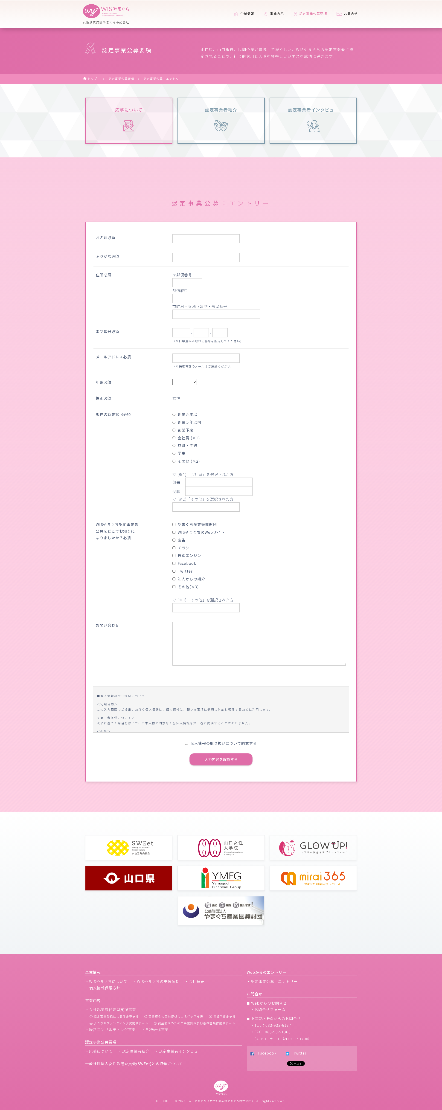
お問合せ (350, 13)
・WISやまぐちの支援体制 (156, 981)
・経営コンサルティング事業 (110, 1029)
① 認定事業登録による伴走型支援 (114, 1016)
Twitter (297, 1053)
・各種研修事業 (155, 1029)
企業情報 (246, 13)
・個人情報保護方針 (102, 988)
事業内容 (276, 13)
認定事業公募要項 (121, 78)
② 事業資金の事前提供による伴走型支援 (173, 1016)
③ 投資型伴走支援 (222, 1016)
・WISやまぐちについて (106, 981)
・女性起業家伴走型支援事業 (110, 1009)
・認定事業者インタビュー (178, 1051)
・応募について (99, 1051)
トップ (92, 78)
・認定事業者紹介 (133, 1051)
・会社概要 (194, 981)
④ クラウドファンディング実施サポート (119, 1023)
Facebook (265, 1053)
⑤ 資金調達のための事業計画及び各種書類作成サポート (194, 1023)
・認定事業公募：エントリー (272, 981)
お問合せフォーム (270, 1009)
